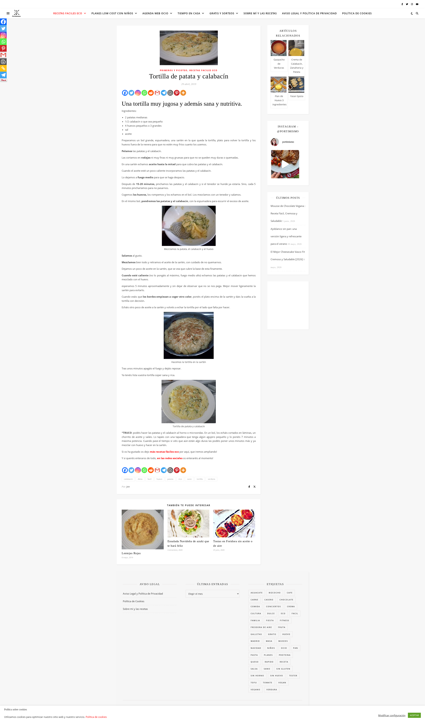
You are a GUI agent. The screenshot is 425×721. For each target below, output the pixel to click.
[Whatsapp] (144, 93)
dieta (140, 479)
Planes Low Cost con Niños (112, 13)
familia (255, 620)
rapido (269, 662)
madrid (255, 641)
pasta (254, 655)
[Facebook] (125, 93)
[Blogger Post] (170, 93)
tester (293, 675)
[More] (183, 93)
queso (255, 662)
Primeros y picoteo (173, 70)
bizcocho (275, 592)
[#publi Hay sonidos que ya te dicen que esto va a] (285, 164)
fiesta (270, 620)
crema (291, 606)
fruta (281, 627)
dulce (271, 613)
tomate (267, 682)
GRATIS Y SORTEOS (222, 13)
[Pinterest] (177, 93)
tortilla (200, 479)
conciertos (273, 606)
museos (283, 641)
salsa (254, 668)
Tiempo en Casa (189, 13)
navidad (256, 648)
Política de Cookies (357, 13)
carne (254, 599)
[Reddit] (151, 93)
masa (269, 641)
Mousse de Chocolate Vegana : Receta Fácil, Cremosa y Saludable (288, 213)
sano (189, 479)
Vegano (255, 689)
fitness (284, 620)
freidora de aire (261, 627)
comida (255, 606)
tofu (254, 682)
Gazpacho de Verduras (279, 63)
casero (268, 599)
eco (283, 613)
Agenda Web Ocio (155, 13)
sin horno (257, 675)
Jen (128, 486)
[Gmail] (157, 93)
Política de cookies (96, 717)
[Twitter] (131, 93)
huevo (159, 479)
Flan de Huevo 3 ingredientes (279, 100)
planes (268, 655)
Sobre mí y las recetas (260, 13)
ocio (284, 648)
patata (170, 479)
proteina (285, 655)
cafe (290, 592)
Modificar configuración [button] (391, 715)
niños (271, 648)
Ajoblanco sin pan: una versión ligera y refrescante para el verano (286, 236)
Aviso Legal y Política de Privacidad (309, 13)
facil (149, 479)
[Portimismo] (16, 13)
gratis (272, 634)
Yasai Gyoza (296, 96)
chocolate (286, 599)
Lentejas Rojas (131, 553)
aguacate (257, 592)
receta (284, 662)
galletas (256, 634)
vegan (282, 682)
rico (180, 479)
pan (295, 648)
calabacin (128, 479)
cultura (256, 613)
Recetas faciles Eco (67, 13)
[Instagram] (138, 93)
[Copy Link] (3, 68)
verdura (211, 479)
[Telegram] (164, 93)
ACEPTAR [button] (414, 715)
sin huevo (276, 675)
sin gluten (283, 668)
